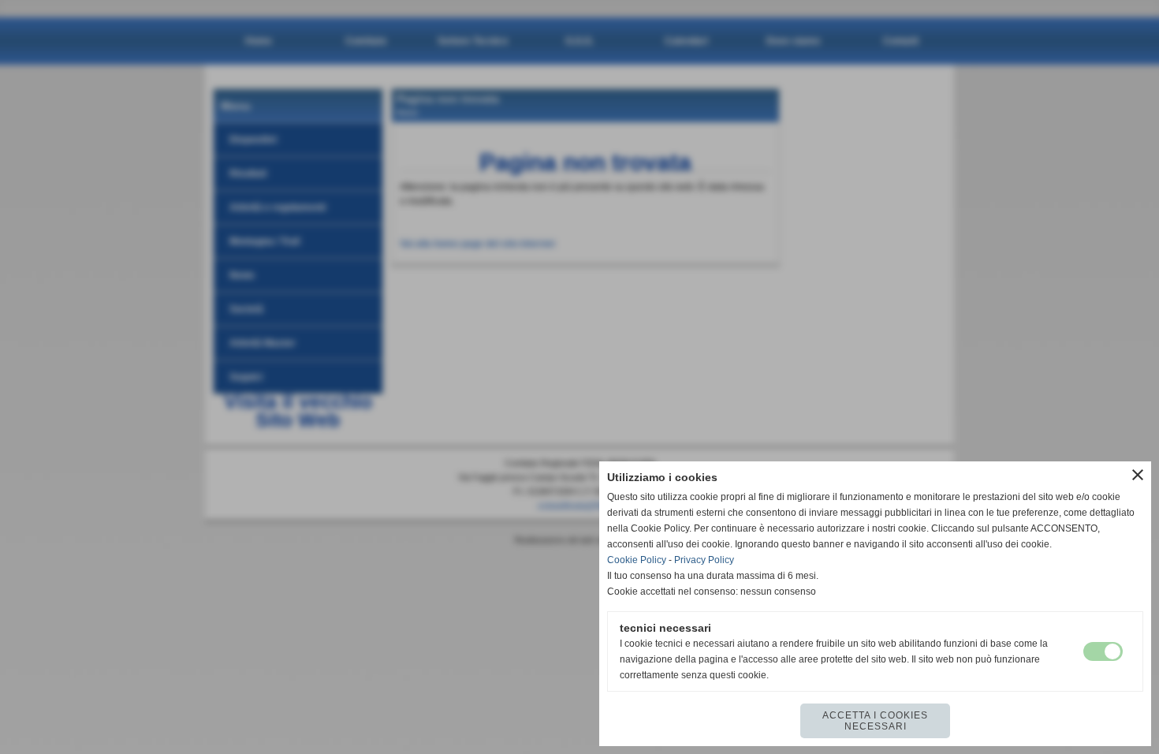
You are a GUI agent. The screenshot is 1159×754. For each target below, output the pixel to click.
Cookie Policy (636, 560)
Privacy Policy (704, 560)
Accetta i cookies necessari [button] (875, 721)
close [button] (1137, 474)
